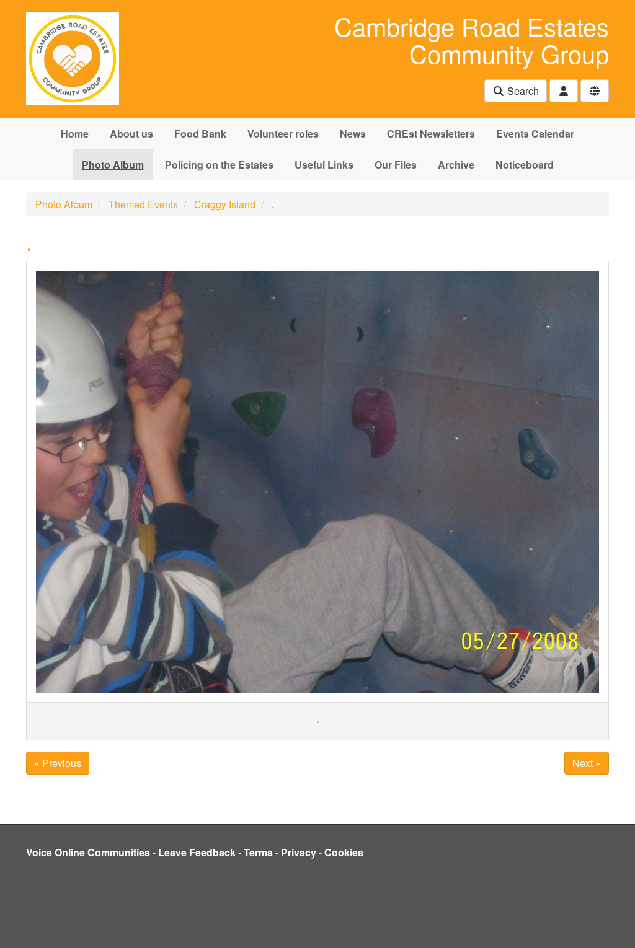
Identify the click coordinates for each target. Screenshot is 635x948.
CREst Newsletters (431, 133)
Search (522, 91)
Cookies (343, 852)
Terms (258, 852)
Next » (586, 763)
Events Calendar (535, 133)
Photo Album (113, 164)
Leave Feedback (197, 852)
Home (75, 133)
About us (131, 133)
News (353, 133)
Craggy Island (224, 204)
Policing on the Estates (219, 164)
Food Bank (200, 133)
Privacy (298, 852)
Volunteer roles (283, 133)
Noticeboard (524, 164)
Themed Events (143, 204)
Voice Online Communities (88, 852)
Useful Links (324, 164)
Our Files (396, 164)
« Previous (57, 763)
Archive (456, 164)
